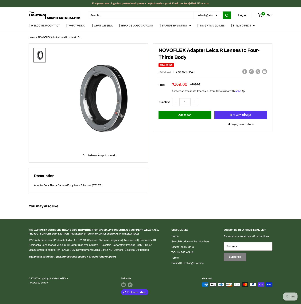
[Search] (227, 15)
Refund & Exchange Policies (187, 263)
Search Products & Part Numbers (190, 241)
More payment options (241, 124)
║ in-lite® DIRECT (241, 25)
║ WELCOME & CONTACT (44, 25)
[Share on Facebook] (244, 71)
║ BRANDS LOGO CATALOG (136, 25)
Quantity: (164, 102)
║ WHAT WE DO (75, 25)
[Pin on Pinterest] (251, 71)
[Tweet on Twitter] (258, 71)
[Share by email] (264, 71)
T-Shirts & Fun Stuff (182, 252)
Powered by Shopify (38, 283)
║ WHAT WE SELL (102, 25)
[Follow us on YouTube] (123, 284)
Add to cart (184, 115)
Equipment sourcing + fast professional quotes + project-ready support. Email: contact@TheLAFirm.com (150, 3)
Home (32, 37)
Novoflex (165, 72)
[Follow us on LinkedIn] (130, 284)
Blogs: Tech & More (182, 246)
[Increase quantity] (194, 102)
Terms (175, 257)
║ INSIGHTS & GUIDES (211, 25)
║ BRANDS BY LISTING (173, 25)
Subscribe (235, 256)
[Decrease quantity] (175, 102)
